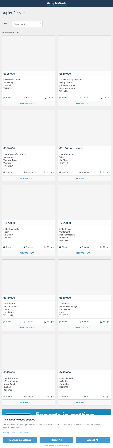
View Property (27, 103)
